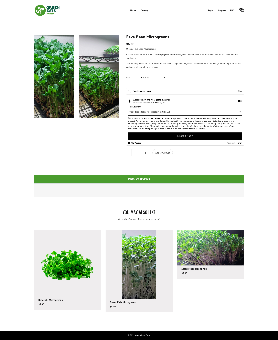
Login (210, 10)
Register (222, 10)
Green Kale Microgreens (123, 302)
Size (128, 77)
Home (133, 10)
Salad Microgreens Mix (194, 268)
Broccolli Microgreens (50, 300)
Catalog (144, 10)
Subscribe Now (185, 136)
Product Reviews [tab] (139, 179)
